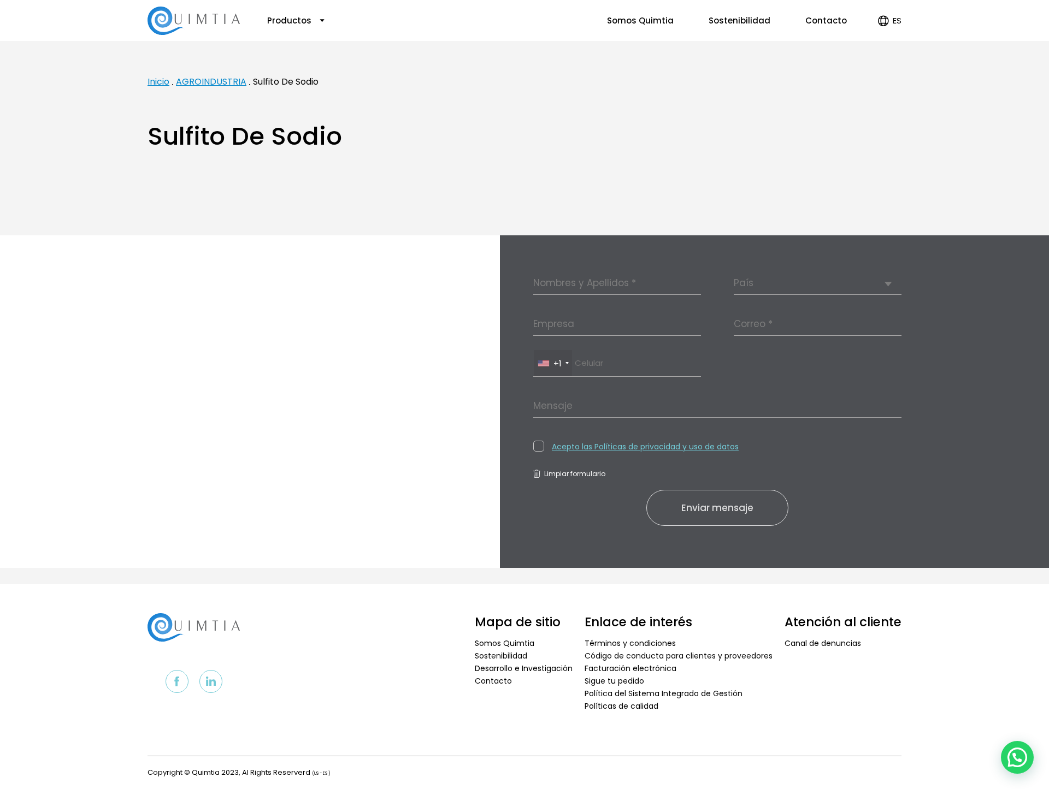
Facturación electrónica (630, 668)
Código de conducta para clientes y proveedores (679, 655)
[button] (1017, 757)
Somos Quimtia (640, 20)
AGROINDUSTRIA (211, 81)
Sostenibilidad (739, 20)
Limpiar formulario (574, 473)
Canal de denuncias (823, 643)
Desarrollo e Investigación (524, 668)
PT (888, 67)
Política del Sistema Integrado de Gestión (663, 693)
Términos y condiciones (630, 643)
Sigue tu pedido (614, 680)
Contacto (826, 20)
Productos (290, 20)
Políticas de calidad (621, 706)
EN (888, 54)
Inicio (158, 81)
